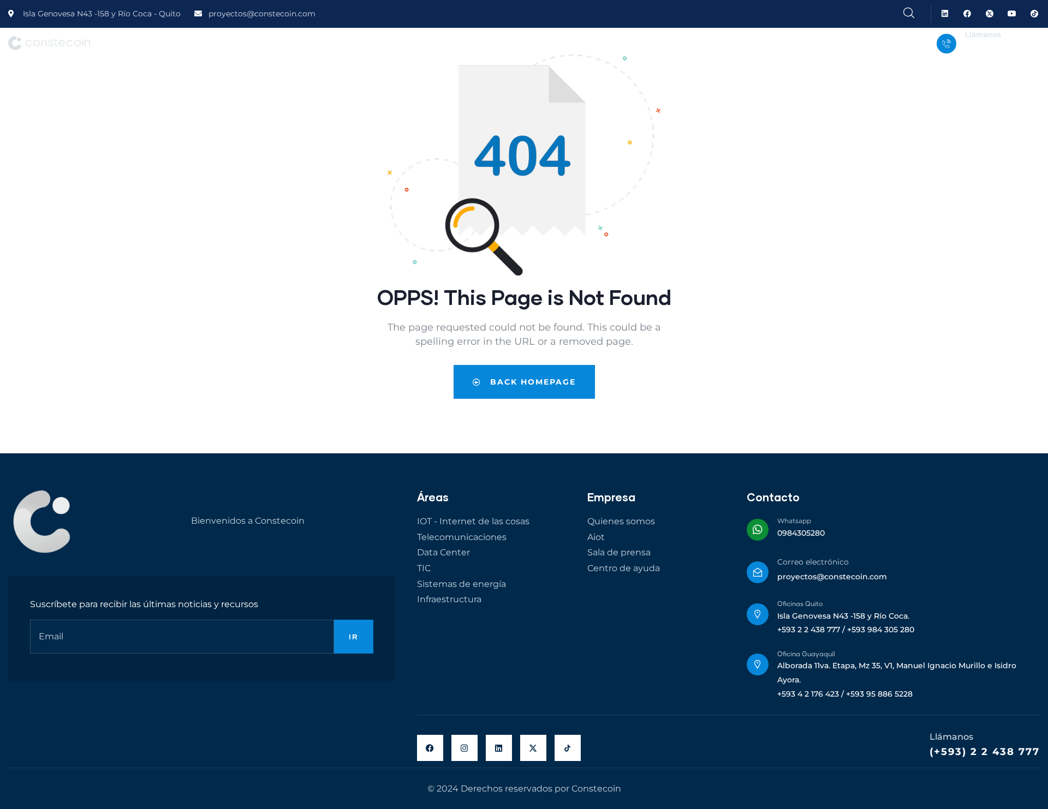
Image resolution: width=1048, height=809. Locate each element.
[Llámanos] (946, 43)
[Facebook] (967, 13)
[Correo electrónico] (758, 572)
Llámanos (983, 35)
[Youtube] (1011, 13)
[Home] (49, 43)
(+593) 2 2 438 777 (985, 752)
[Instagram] (464, 748)
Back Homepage (531, 382)
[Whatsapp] (758, 530)
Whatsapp (794, 521)
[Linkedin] (945, 13)
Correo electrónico (813, 562)
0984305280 (801, 533)
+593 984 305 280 (998, 51)
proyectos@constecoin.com (832, 577)
